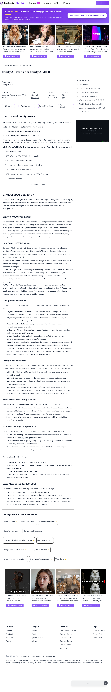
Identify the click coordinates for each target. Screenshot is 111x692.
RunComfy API (65, 638)
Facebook (9, 634)
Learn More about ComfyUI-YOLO (92, 108)
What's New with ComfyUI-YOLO (91, 100)
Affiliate (34, 641)
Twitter (8, 641)
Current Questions (46, 106)
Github (7, 106)
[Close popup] (106, 683)
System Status (37, 638)
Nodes (14, 65)
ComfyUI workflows (94, 661)
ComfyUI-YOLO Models (88, 96)
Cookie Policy (98, 638)
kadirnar (5, 95)
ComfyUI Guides (66, 634)
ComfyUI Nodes (66, 645)
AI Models (48, 663)
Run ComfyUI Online (37, 185)
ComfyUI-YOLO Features (88, 92)
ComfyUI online (52, 661)
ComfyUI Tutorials (66, 641)
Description (83, 85)
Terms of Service (99, 631)
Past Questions (63, 106)
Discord (34, 631)
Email (34, 634)
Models (47, 3)
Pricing (66, 3)
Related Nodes (84, 112)
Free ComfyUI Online (68, 631)
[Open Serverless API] (88, 684)
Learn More (64, 648)
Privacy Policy (98, 634)
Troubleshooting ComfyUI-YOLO (91, 104)
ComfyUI (20, 3)
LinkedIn (9, 631)
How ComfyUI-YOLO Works (89, 88)
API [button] (56, 3)
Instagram (9, 638)
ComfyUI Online (17, 147)
